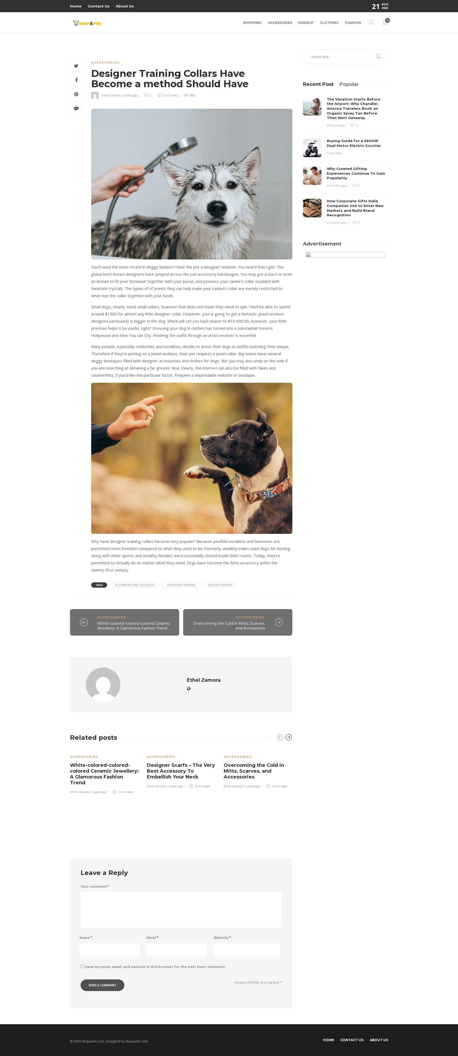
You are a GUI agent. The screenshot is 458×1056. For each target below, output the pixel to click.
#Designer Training (181, 585)
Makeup (306, 23)
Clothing (329, 23)
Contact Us (98, 6)
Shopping (252, 23)
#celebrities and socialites (135, 585)
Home (75, 6)
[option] (104, 770)
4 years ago (130, 95)
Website (222, 938)
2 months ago (336, 185)
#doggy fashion (220, 585)
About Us (125, 6)
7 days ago (334, 153)
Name (86, 938)
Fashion (353, 23)
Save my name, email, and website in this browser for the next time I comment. (155, 967)
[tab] (318, 84)
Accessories (280, 23)
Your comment (95, 886)
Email (152, 938)
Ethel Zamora (111, 95)
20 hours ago (336, 125)
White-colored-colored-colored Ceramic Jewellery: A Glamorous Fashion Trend (133, 626)
